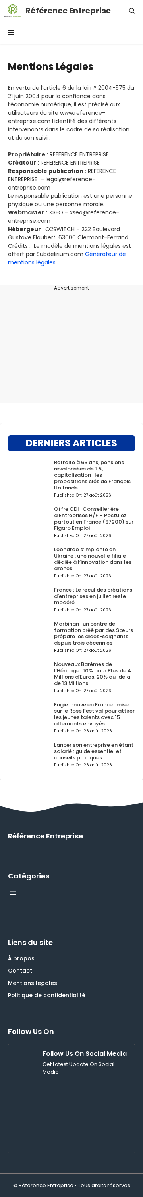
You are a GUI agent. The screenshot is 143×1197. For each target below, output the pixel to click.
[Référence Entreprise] (12, 11)
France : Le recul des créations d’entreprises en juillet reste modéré (93, 596)
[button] (132, 11)
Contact (20, 971)
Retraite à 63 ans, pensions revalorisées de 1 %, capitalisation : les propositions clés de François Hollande (92, 475)
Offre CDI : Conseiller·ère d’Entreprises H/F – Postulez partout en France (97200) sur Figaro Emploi (93, 518)
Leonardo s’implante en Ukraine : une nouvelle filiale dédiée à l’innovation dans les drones (92, 559)
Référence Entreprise (68, 10)
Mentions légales (32, 983)
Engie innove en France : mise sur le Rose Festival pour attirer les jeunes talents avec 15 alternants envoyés (94, 714)
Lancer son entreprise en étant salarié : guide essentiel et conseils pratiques (93, 751)
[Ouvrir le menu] (12, 893)
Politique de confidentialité (46, 995)
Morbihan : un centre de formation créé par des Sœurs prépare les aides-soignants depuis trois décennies (93, 633)
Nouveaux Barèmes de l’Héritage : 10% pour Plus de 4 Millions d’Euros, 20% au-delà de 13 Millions (92, 673)
